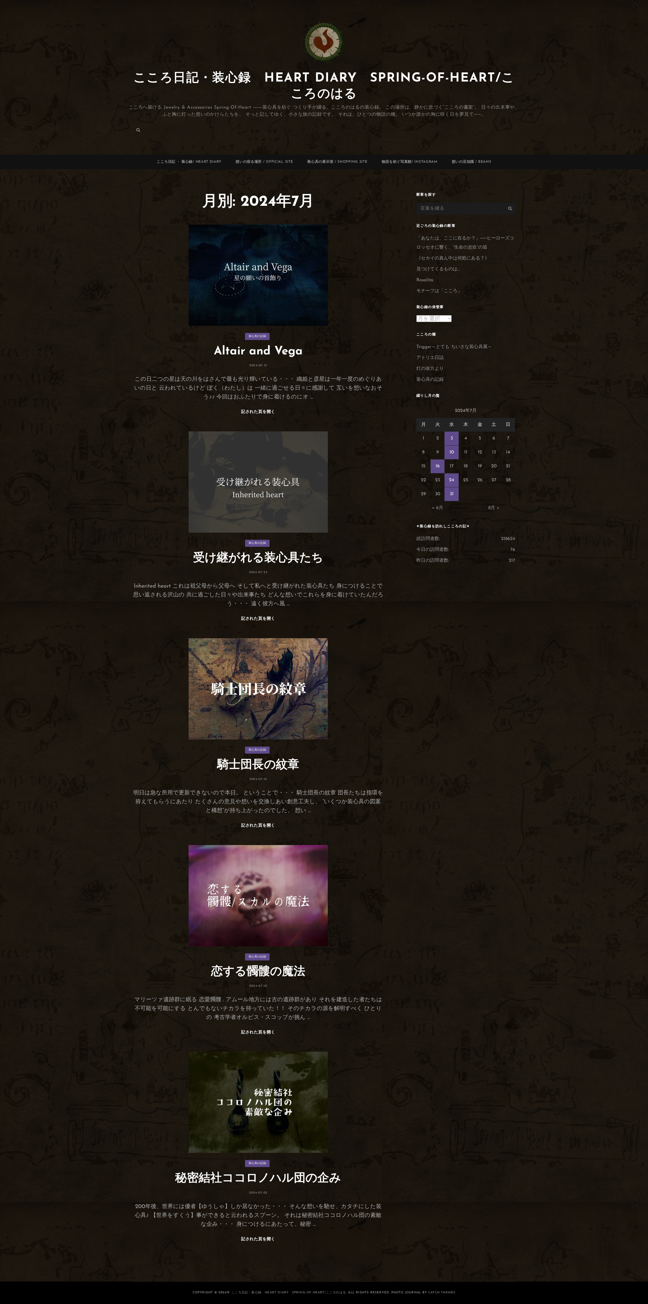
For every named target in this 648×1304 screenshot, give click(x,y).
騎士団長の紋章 (258, 765)
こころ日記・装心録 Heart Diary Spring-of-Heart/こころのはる (288, 1292)
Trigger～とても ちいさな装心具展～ (454, 347)
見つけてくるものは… (438, 269)
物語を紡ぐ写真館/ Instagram (409, 162)
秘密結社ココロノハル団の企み (258, 1179)
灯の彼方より (430, 369)
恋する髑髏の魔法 (258, 972)
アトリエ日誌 (430, 358)
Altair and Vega (258, 351)
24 (451, 480)
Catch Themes (441, 1292)
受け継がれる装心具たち (258, 558)
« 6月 (437, 508)
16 (438, 466)
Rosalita (424, 280)
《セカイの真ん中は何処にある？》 (452, 258)
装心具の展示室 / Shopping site (337, 162)
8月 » (493, 508)
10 (452, 452)
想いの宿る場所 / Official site (264, 162)
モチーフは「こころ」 (439, 291)
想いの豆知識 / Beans (471, 162)
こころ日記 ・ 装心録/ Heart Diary (189, 162)
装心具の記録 (257, 336)
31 (452, 494)
